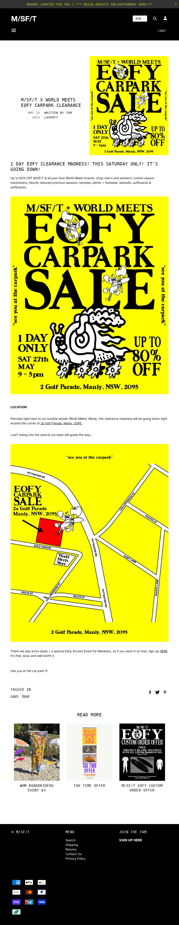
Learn (14, 696)
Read (25, 696)
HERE (163, 651)
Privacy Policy (75, 858)
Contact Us (73, 854)
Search (70, 840)
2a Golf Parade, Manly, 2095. (61, 423)
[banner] (24, 18)
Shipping (71, 845)
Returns (70, 849)
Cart (162, 31)
